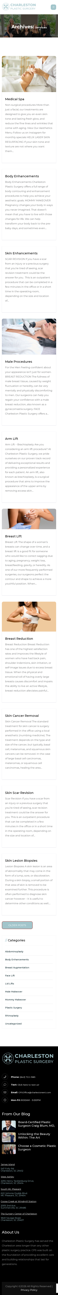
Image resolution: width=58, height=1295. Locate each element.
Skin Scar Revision (19, 793)
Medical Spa (14, 99)
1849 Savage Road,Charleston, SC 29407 (12, 1219)
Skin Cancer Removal (22, 716)
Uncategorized (13, 1023)
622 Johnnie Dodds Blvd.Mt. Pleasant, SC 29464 (14, 1194)
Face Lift (10, 975)
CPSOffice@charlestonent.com (34, 1092)
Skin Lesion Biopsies (21, 860)
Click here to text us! (28, 1085)
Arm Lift (11, 439)
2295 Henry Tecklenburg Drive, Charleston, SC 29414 (17, 1182)
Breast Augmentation (17, 967)
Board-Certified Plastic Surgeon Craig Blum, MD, (36, 1124)
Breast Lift (13, 536)
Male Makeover (13, 991)
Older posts (17, 925)
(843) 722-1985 (27, 1077)
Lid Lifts (9, 983)
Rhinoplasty (12, 1015)
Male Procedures (18, 361)
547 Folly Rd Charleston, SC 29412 (12, 1169)
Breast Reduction (19, 638)
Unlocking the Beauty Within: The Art (34, 1135)
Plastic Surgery (13, 1007)
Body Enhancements (22, 176)
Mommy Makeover (15, 999)
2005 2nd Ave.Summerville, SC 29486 (13, 1206)
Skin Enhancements (21, 253)
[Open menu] (53, 7)
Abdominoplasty (14, 951)
